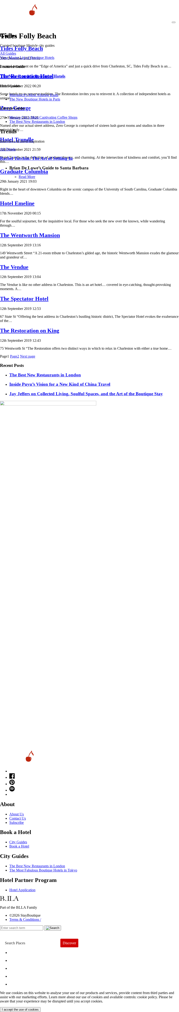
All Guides (8, 53)
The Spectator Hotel (24, 299)
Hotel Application (22, 890)
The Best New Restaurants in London (37, 866)
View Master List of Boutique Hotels (27, 58)
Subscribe (16, 822)
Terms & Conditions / (25, 920)
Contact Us (17, 818)
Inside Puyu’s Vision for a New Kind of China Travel (59, 384)
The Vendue (14, 267)
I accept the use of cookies (20, 1009)
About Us (16, 814)
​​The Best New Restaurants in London (37, 122)
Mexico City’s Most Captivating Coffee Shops (43, 117)
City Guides (18, 842)
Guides (19, 975)
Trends (18, 967)
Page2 (14, 356)
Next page (27, 356)
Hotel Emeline (17, 203)
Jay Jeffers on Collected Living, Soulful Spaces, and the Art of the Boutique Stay (86, 393)
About (18, 959)
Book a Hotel (19, 846)
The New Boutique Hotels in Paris (34, 99)
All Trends (8, 149)
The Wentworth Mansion (30, 235)
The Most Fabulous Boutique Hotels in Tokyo (43, 870)
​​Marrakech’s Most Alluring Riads (33, 95)
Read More (27, 177)
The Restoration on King (29, 331)
